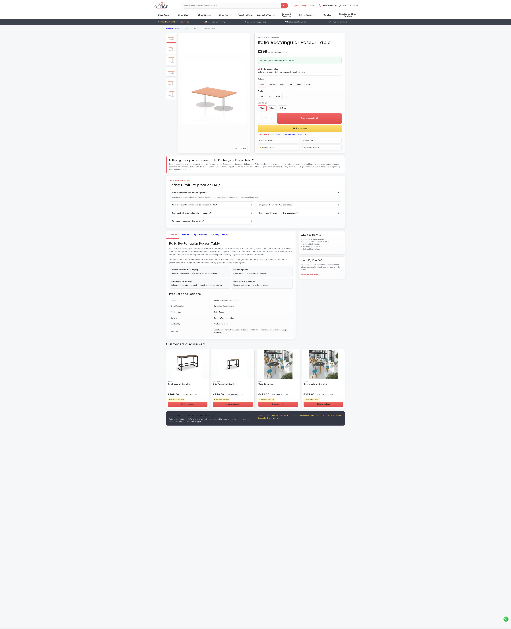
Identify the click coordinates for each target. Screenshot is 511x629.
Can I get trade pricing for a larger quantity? (212, 213)
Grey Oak (272, 84)
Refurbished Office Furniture (347, 15)
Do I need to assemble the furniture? (212, 221)
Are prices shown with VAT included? (299, 205)
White (308, 84)
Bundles (327, 15)
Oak (290, 84)
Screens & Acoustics (286, 15)
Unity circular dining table (315, 384)
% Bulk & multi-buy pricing (255, 22)
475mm (262, 108)
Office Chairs (184, 15)
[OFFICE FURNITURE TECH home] (165, 5)
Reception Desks (245, 15)
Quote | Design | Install (304, 6)
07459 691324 (330, 5)
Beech (261, 84)
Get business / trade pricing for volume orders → (284, 134)
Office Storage (204, 15)
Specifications (200, 235)
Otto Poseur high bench (224, 384)
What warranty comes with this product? (255, 193)
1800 (286, 96)
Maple (282, 84)
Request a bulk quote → (311, 274)
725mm (272, 108)
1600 (278, 96)
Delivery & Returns (220, 235)
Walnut (299, 84)
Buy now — (309, 118)
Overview (173, 235)
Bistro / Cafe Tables (180, 29)
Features (185, 235)
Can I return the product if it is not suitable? (299, 213)
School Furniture (306, 15)
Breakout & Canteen (266, 15)
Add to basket (300, 128)
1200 (261, 96)
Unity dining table (266, 384)
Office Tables (225, 15)
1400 (269, 96)
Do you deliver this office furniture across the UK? (212, 205)
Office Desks (163, 15)
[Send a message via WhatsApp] (506, 619)
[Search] (284, 5)
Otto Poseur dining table (179, 384)
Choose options (187, 404)
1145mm (282, 108)
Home (168, 29)
